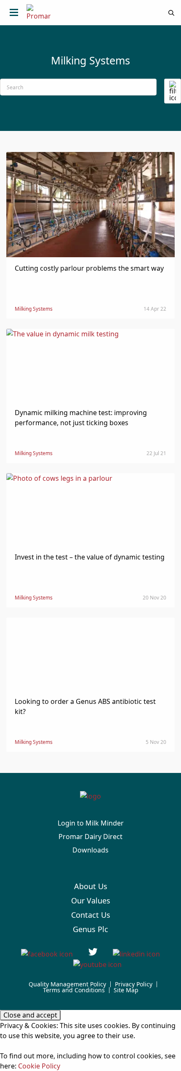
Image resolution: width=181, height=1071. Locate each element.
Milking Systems (34, 308)
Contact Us (90, 915)
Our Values (90, 900)
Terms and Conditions (74, 990)
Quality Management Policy (67, 984)
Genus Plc (90, 929)
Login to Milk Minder (91, 823)
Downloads (90, 850)
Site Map (126, 990)
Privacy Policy (133, 984)
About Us (90, 886)
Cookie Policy (39, 1066)
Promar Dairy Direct (90, 836)
